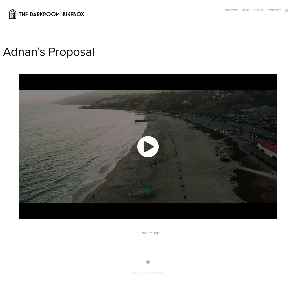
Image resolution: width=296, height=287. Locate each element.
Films (245, 10)
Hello (258, 10)
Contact (274, 10)
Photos (231, 10)
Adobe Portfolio (155, 273)
